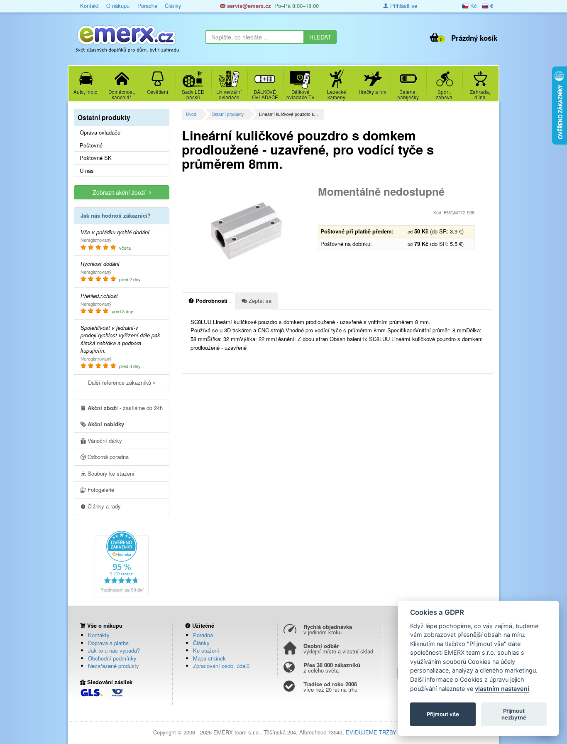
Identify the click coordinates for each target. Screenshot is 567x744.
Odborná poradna (107, 457)
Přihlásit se (403, 6)
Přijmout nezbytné (513, 714)
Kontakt (89, 6)
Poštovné (91, 145)
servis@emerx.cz (248, 6)
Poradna (147, 6)
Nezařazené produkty (113, 666)
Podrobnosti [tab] (210, 300)
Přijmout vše (443, 714)
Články (173, 6)
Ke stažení (206, 650)
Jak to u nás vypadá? (114, 650)
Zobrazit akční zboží (121, 192)
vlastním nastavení (502, 688)
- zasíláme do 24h (125, 408)
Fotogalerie (100, 490)
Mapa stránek (209, 658)
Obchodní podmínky (112, 658)
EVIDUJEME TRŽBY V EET (380, 732)
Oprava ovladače (100, 132)
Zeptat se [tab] (259, 300)
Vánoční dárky (104, 440)
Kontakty (99, 635)
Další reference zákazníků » (122, 382)
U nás (87, 170)
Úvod (191, 114)
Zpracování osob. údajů (221, 666)
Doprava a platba (108, 643)
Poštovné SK (96, 158)
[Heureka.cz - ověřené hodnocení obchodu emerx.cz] (122, 563)
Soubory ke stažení (110, 473)
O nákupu (118, 6)
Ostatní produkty (228, 114)
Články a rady (103, 506)
